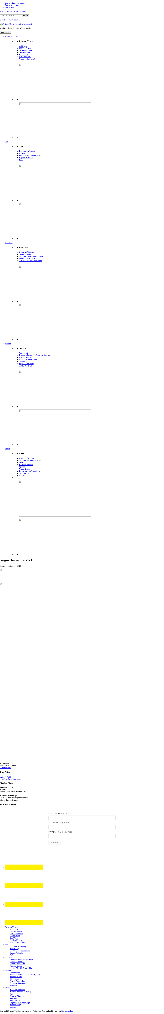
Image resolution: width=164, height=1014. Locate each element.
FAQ (21, 160)
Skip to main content (12, 5)
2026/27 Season (25, 48)
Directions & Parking (27, 151)
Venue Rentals (24, 469)
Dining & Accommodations (29, 155)
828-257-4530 (5, 777)
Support (8, 344)
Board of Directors (26, 465)
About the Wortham (26, 458)
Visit (6, 142)
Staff (21, 462)
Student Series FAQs (27, 259)
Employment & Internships (29, 471)
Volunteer (23, 362)
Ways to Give (24, 353)
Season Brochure (25, 50)
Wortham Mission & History (30, 460)
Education (8, 243)
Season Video (24, 52)
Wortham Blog (24, 473)
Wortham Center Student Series (31, 256)
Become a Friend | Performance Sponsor (34, 355)
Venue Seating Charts (27, 59)
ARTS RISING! (25, 366)
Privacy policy (67, 1011)
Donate (3, 20)
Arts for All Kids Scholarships (30, 261)
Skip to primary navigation (15, 3)
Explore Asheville (26, 158)
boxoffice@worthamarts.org (10, 779)
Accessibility (24, 153)
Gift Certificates (25, 57)
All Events (23, 46)
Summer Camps (25, 254)
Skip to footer (10, 7)
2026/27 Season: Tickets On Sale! (13, 11)
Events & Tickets (11, 36)
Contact (22, 475)
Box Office (23, 55)
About (7, 449)
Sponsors (22, 467)
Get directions (5, 768)
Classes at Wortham (26, 252)
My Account (13, 20)
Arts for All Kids (25, 357)
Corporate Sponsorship (28, 359)
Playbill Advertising (26, 364)
